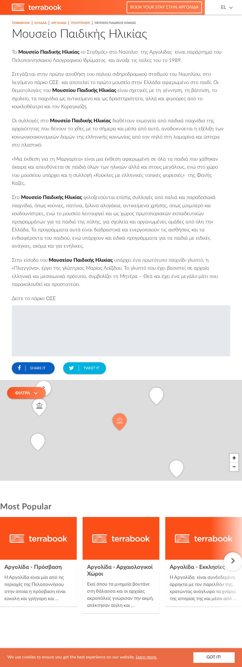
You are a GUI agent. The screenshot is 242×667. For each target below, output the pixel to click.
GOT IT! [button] (214, 657)
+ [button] (234, 458)
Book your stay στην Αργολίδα (164, 7)
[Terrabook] (36, 10)
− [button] (234, 467)
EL (223, 7)
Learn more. (146, 657)
